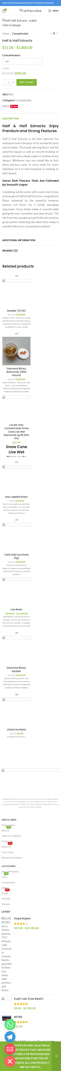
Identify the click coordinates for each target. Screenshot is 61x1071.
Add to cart (27, 82)
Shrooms (6, 904)
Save (15, 106)
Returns (6, 830)
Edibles (5, 887)
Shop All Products (10, 871)
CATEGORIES (8, 866)
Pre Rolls (6, 898)
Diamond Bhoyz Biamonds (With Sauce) (16, 372)
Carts (5, 876)
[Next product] (57, 33)
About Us (7, 846)
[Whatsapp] (10, 1024)
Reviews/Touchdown (12, 857)
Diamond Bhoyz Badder (16, 669)
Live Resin (16, 609)
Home (6, 33)
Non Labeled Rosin (16, 497)
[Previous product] (50, 33)
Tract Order (7, 852)
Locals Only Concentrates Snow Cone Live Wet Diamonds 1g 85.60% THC (16, 431)
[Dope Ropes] (7, 954)
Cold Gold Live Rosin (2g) (16, 556)
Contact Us (7, 841)
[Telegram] (10, 1036)
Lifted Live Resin (16, 729)
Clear (7, 68)
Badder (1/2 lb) (16, 310)
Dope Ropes (22, 918)
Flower (5, 893)
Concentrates (20, 33)
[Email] (10, 1049)
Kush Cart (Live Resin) (28, 999)
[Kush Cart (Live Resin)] (7, 1003)
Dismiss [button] (56, 1056)
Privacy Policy (8, 825)
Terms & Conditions (11, 835)
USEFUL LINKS (9, 819)
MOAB (18, 1017)
